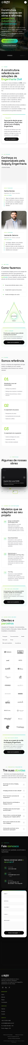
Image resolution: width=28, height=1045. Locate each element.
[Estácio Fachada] (3, 492)
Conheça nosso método (9, 45)
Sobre (2, 994)
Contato (3, 1014)
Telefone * (6, 907)
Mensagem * (7, 920)
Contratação (4, 1002)
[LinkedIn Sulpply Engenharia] (6, 987)
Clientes (3, 1008)
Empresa (6, 901)
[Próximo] (24, 477)
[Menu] (25, 2)
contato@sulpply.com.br (14, 874)
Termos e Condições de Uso (13, 1036)
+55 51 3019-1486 (12, 868)
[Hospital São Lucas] (15, 492)
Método (3, 997)
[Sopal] (20, 492)
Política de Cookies (19, 1034)
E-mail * (6, 914)
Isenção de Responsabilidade (14, 1038)
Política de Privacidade (7, 1034)
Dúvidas (3, 1011)
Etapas (2, 999)
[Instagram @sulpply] (2, 987)
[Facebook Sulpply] (9, 987)
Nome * (5, 893)
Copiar (10, 876)
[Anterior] (3, 477)
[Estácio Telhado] (9, 492)
